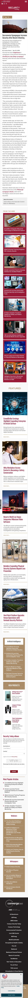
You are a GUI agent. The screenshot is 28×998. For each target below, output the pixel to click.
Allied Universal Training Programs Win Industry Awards (14, 250)
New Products (14, 685)
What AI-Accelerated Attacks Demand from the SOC (14, 845)
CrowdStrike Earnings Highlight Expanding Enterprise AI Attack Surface (15, 421)
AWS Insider (14, 920)
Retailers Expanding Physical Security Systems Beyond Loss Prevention (14, 568)
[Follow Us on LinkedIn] (3, 4)
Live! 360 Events (14, 933)
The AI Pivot (14, 965)
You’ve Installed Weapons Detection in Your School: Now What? (13, 876)
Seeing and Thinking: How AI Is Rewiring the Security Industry (14, 851)
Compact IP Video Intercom (16, 706)
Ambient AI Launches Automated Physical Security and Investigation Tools (14, 292)
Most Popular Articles (10, 779)
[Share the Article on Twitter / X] (8, 17)
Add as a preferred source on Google (6, 1)
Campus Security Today (14, 924)
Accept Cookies (11, 995)
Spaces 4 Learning (14, 955)
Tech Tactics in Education (14, 962)
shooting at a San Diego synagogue (12, 56)
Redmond (14, 949)
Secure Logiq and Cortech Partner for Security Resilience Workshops (14, 356)
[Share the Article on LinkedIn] (6, 17)
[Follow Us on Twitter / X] (4, 4)
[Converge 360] (14, 904)
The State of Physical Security (12, 871)
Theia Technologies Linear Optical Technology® (17, 720)
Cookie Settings (11, 990)
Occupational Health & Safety (14, 943)
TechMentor (14, 958)
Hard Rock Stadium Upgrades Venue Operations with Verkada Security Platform (14, 618)
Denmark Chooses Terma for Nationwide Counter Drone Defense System (14, 675)
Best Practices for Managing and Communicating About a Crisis (14, 839)
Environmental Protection (14, 930)
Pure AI (14, 946)
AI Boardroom (14, 914)
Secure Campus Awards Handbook (13, 887)
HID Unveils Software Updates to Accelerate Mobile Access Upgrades (14, 336)
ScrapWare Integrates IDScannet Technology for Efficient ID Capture (14, 229)
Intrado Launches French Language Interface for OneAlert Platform (14, 270)
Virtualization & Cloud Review (14, 971)
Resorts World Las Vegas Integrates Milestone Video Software (13, 519)
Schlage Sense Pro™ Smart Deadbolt (17, 693)
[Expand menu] (25, 2)
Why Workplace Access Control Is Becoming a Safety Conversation (14, 470)
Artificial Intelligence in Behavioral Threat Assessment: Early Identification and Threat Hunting (13, 831)
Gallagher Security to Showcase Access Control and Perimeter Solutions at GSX (13, 377)
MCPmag (14, 936)
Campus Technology (14, 927)
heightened (16, 52)
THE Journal (14, 968)
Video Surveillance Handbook (11, 882)
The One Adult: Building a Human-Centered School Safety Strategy (13, 822)
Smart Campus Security (13, 866)
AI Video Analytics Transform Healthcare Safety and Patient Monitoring (12, 314)
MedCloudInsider (14, 939)
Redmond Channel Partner (14, 952)
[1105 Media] (14, 910)
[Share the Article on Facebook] (3, 17)
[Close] (21, 974)
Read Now (6, 437)
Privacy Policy (14, 756)
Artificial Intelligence (14, 641)
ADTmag (14, 917)
